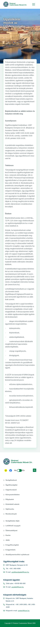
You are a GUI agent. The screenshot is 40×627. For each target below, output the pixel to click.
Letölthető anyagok (13, 526)
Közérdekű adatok (12, 504)
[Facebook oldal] (10, 470)
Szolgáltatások (11, 480)
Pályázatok (10, 499)
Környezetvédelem (13, 494)
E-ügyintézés (10, 550)
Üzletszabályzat (11, 530)
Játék (8, 540)
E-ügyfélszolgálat (12, 545)
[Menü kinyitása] (33, 4)
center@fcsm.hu (23, 610)
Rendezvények (11, 514)
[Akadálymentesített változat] (5, 470)
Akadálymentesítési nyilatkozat (17, 554)
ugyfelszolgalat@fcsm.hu (20, 572)
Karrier (8, 535)
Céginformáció (11, 490)
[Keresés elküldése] (34, 470)
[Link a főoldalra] (15, 4)
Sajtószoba (10, 509)
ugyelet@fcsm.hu (17, 587)
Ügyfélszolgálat (11, 485)
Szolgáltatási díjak (12, 521)
